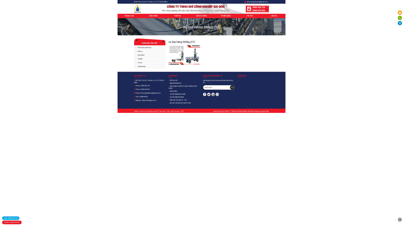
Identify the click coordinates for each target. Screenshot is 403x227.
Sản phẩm (153, 16)
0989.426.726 (259, 7)
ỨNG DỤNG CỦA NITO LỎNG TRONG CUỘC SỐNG (183, 87)
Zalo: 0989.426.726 (11, 218)
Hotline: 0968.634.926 (12, 222)
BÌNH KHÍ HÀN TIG (175, 83)
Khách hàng (201, 16)
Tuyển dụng (226, 16)
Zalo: (137, 97)
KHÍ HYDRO (173, 91)
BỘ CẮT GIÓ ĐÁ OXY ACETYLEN (180, 103)
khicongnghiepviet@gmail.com (257, 2)
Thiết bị (177, 16)
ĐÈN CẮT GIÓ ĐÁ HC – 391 (178, 100)
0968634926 (143, 97)
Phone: (137, 85)
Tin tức (250, 16)
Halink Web (265, 111)
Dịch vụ (140, 51)
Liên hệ (274, 16)
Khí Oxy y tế (173, 80)
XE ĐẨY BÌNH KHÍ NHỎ (177, 97)
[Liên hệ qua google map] (399, 23)
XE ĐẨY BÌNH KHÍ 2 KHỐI (177, 94)
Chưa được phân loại (144, 47)
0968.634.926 (259, 10)
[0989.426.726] (400, 18)
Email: (138, 93)
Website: (138, 100)
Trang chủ (129, 16)
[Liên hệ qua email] (400, 12)
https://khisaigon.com (149, 100)
